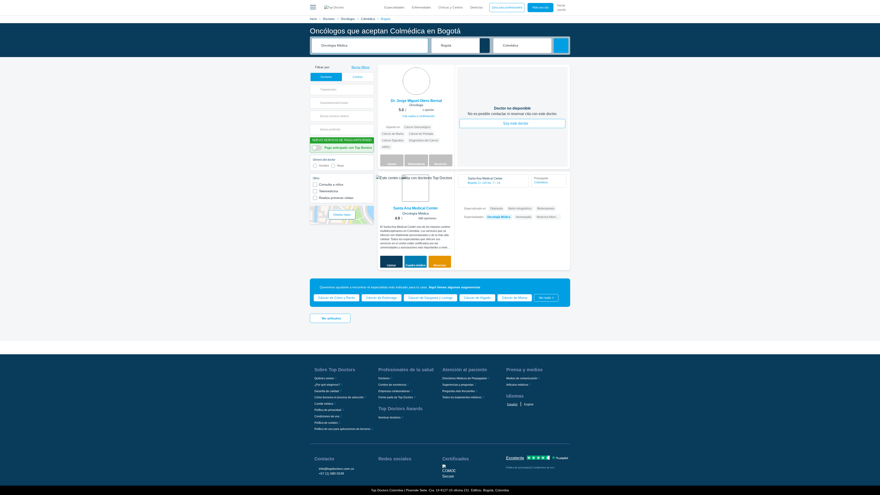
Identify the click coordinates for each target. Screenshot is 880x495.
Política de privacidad (327, 410)
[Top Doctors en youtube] (409, 470)
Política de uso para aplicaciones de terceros (342, 429)
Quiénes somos (324, 378)
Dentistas (476, 7)
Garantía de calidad (326, 391)
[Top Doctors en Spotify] (423, 470)
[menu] (313, 7)
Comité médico (323, 403)
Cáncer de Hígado (477, 298)
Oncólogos (348, 19)
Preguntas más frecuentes (458, 391)
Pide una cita (540, 7)
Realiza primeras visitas (336, 198)
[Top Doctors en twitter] (402, 470)
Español (512, 404)
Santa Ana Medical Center (415, 208)
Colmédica (368, 19)
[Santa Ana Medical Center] (415, 188)
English (529, 404)
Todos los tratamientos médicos (461, 397)
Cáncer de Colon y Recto (336, 298)
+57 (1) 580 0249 (331, 473)
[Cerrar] (561, 287)
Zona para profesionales (507, 7)
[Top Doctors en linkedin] (395, 470)
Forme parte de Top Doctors (395, 397)
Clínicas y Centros (450, 7)
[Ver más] (450, 74)
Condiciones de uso (326, 416)
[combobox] (373, 45)
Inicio (313, 19)
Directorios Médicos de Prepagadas (464, 378)
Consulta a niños (331, 184)
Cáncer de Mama (514, 298)
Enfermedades (421, 7)
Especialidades (394, 7)
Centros (358, 77)
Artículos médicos (517, 384)
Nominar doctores (389, 417)
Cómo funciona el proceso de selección (339, 397)
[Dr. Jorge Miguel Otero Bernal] (416, 81)
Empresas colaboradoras (394, 391)
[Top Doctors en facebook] (381, 470)
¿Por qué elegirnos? (327, 384)
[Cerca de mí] (485, 45)
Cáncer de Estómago (381, 298)
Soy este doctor (515, 123)
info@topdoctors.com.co (336, 468)
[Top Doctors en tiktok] (416, 470)
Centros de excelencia (392, 384)
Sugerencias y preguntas (457, 384)
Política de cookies (326, 422)
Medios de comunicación (521, 378)
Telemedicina (328, 191)
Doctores (329, 19)
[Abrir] (370, 89)
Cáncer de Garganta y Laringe (430, 298)
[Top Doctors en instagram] (388, 470)
